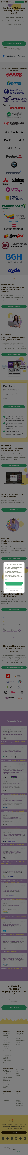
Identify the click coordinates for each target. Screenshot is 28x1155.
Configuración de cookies (14, 587)
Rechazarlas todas (14, 590)
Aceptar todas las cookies (14, 583)
